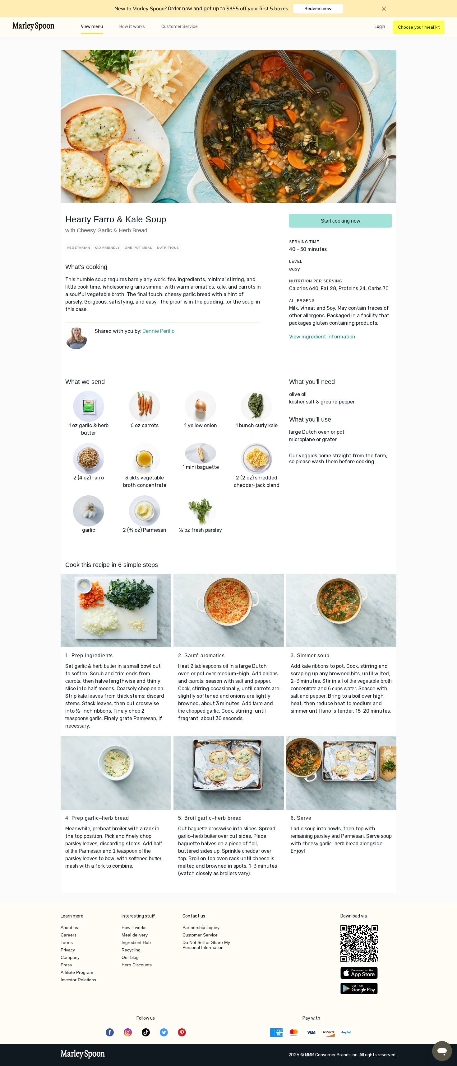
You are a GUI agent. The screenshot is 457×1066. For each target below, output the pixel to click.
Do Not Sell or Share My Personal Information (206, 945)
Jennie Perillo (158, 331)
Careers (68, 934)
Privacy (68, 949)
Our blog (130, 957)
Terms (67, 942)
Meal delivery (135, 934)
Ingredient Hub (136, 942)
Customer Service (179, 26)
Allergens (302, 301)
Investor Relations (78, 979)
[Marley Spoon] (83, 1054)
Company (70, 957)
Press (66, 964)
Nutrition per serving (315, 281)
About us (69, 927)
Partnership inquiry (200, 927)
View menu (92, 26)
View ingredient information (322, 337)
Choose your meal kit (419, 27)
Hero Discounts (137, 964)
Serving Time (304, 242)
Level (295, 261)
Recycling (131, 949)
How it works (132, 26)
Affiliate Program (77, 972)
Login (380, 26)
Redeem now (317, 8)
